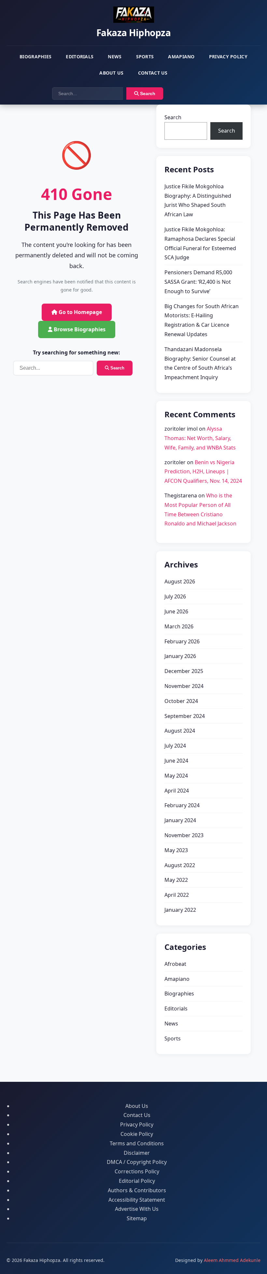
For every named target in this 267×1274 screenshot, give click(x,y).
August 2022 (179, 865)
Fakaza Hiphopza (133, 32)
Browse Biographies (78, 329)
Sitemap (137, 1218)
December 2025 (183, 671)
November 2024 (184, 686)
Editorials (79, 56)
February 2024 (182, 805)
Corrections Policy (137, 1171)
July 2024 (175, 745)
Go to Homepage (79, 312)
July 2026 (175, 596)
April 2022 (176, 894)
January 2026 (180, 656)
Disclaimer (137, 1152)
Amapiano (181, 56)
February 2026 (182, 641)
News (114, 56)
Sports (145, 56)
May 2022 (176, 879)
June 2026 (176, 611)
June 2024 (176, 760)
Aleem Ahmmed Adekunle (232, 1260)
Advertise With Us (137, 1208)
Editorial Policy (137, 1180)
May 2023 (176, 850)
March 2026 (178, 626)
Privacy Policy (228, 56)
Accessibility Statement (136, 1199)
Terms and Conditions (137, 1143)
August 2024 (179, 730)
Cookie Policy (136, 1134)
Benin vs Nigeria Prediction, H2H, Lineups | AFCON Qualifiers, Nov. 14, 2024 (203, 472)
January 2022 (180, 909)
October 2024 (181, 701)
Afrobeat (175, 963)
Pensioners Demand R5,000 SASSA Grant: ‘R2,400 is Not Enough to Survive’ (198, 282)
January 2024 (180, 820)
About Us (111, 73)
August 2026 (179, 581)
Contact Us (153, 73)
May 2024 (176, 775)
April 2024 (176, 790)
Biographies (35, 56)
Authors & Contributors (137, 1190)
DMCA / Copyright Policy (137, 1162)
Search (147, 93)
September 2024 (184, 716)
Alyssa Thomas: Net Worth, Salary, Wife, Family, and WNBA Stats (200, 438)
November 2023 (184, 835)
